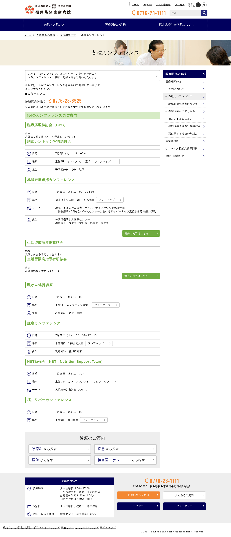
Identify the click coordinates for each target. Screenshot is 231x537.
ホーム (135, 4)
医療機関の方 (68, 35)
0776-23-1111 (151, 12)
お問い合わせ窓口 (138, 495)
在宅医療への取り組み (181, 111)
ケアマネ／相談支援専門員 (181, 148)
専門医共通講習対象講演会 (184, 126)
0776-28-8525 (67, 101)
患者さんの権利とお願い (18, 527)
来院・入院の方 (54, 24)
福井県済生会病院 (48, 9)
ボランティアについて (46, 527)
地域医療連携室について (183, 104)
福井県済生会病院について (177, 24)
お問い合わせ (163, 4)
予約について (176, 89)
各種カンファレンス (180, 96)
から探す (44, 449)
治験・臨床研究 (174, 156)
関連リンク (67, 527)
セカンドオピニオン (180, 118)
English (147, 4)
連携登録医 (172, 141)
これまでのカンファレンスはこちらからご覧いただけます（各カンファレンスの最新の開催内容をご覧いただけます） (64, 75)
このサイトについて (87, 527)
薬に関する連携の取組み (183, 133)
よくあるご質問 (184, 495)
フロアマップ (103, 161)
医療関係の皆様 (115, 24)
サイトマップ (108, 527)
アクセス (179, 4)
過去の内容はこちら (136, 233)
